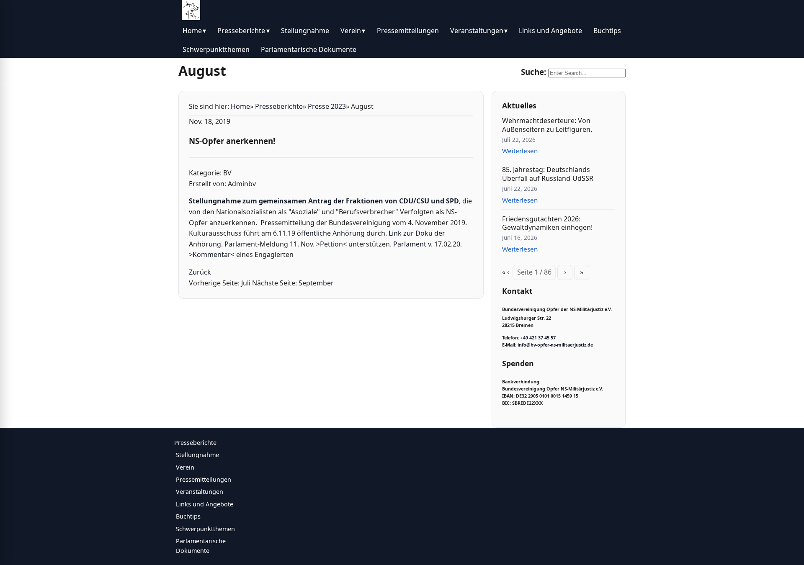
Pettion (331, 244)
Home (192, 30)
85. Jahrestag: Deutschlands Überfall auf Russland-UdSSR (547, 174)
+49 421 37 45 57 (538, 338)
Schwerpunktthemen (216, 49)
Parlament (241, 244)
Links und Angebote (550, 30)
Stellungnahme (305, 30)
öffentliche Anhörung (331, 233)
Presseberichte (241, 30)
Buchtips (607, 30)
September (316, 283)
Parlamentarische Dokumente (308, 49)
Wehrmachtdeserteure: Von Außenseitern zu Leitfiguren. (547, 125)
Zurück (200, 272)
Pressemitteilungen (408, 30)
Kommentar (212, 254)
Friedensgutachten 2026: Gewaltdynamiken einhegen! (547, 223)
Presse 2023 (327, 106)
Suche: (533, 72)
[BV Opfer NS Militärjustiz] (191, 10)
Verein (350, 30)
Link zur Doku (411, 233)
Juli (245, 283)
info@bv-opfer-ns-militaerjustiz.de (555, 345)
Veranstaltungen (476, 30)
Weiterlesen (520, 150)
